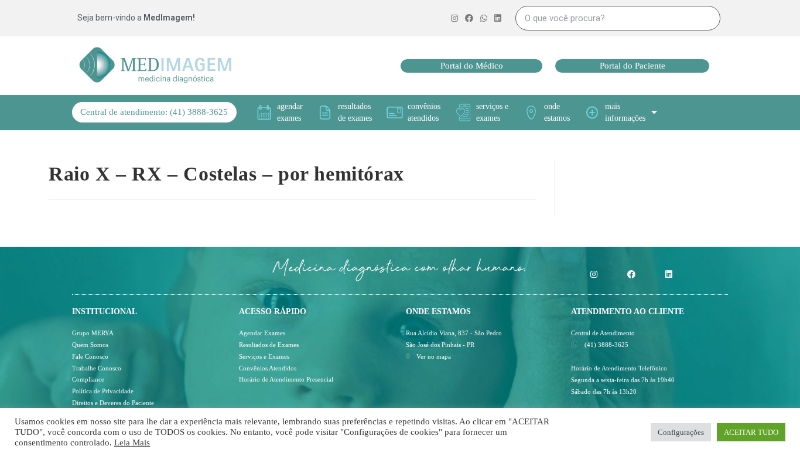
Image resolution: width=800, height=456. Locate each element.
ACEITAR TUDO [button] (751, 432)
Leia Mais (132, 442)
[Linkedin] (669, 274)
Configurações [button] (681, 432)
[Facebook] (631, 274)
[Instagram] (594, 274)
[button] (471, 66)
